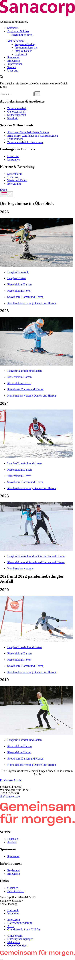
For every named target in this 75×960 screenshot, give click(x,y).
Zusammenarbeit (16, 108)
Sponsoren (13, 57)
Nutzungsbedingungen (20, 938)
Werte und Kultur (17, 180)
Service (11, 67)
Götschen (12, 887)
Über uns (12, 70)
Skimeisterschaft (16, 114)
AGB (10, 926)
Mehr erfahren (15, 41)
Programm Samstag (26, 47)
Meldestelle (13, 942)
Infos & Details (23, 50)
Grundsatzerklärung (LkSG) (23, 929)
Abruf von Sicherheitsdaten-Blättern (28, 132)
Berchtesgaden (15, 891)
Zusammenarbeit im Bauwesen (25, 142)
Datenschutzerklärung (19, 922)
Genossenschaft (16, 111)
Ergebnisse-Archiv (10, 780)
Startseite (12, 27)
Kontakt (12, 842)
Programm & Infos (18, 31)
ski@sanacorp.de (10, 796)
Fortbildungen (15, 138)
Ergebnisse (13, 60)
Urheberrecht (14, 935)
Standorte (12, 118)
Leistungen (13, 159)
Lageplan (12, 838)
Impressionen (15, 63)
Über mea (13, 156)
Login (3, 189)
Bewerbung (14, 183)
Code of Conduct (17, 945)
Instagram (13, 913)
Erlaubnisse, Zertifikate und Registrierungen (32, 135)
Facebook (13, 910)
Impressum (13, 919)
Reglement (21, 54)
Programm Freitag (25, 44)
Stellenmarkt (14, 173)
